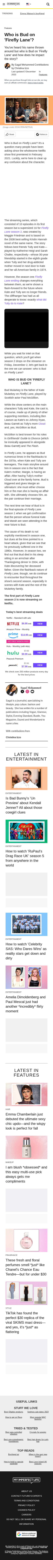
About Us (26, 1491)
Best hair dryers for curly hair (37, 1440)
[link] (13, 624)
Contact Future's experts (26, 1496)
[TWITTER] (23, 691)
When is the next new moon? (38, 1455)
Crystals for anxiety (38, 1432)
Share (11, 134)
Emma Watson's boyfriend (32, 13)
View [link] (39, 624)
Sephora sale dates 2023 (38, 1412)
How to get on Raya (13, 1417)
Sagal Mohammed (24, 65)
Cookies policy (26, 1510)
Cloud (41, 423)
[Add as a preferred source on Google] (26, 1534)
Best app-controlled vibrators (13, 1433)
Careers (26, 1514)
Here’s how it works (35, 83)
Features (8, 28)
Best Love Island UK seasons (38, 1463)
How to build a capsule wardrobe (13, 1463)
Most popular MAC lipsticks (38, 1418)
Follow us (43, 134)
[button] (26, 621)
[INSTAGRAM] (28, 691)
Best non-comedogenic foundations (13, 1440)
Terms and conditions (26, 1500)
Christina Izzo (22, 68)
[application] (26, 324)
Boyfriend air (13, 1454)
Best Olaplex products (13, 1412)
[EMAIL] (33, 691)
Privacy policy (26, 1505)
